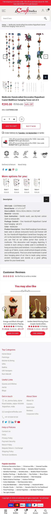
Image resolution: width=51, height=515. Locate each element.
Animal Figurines (22, 490)
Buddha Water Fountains (39, 471)
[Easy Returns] (34, 154)
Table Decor (7, 477)
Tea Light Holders (9, 492)
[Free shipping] (16, 154)
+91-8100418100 (11, 417)
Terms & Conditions (9, 455)
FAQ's (4, 435)
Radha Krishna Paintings (11, 479)
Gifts (4, 364)
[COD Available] (25, 154)
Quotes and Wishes (9, 384)
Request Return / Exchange (12, 448)
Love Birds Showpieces (21, 477)
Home (4, 25)
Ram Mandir (6, 374)
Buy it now (31, 126)
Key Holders (33, 474)
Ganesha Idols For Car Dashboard (36, 487)
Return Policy (7, 445)
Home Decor (6, 354)
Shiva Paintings (24, 485)
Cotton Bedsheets (9, 482)
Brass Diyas (44, 474)
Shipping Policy (7, 451)
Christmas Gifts (28, 466)
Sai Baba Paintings (36, 490)
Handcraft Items (37, 485)
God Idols (19, 487)
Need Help (22, 165)
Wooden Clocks (8, 487)
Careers (29, 404)
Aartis (4, 387)
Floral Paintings (8, 490)
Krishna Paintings (29, 479)
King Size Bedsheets (10, 485)
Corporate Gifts (32, 414)
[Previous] (5, 57)
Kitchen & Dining (8, 361)
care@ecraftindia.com (13, 412)
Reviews (29, 411)
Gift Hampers (7, 371)
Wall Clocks (7, 469)
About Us (30, 400)
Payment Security (8, 441)
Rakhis (4, 367)
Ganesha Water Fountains (36, 469)
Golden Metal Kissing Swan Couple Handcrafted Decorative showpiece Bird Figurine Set (25, 323)
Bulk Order (30, 407)
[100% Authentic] (6, 154)
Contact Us (6, 431)
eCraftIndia (20, 208)
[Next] (46, 57)
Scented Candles (41, 466)
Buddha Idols (22, 474)
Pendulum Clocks (19, 469)
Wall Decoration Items (25, 482)
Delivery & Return (8, 165)
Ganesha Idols (23, 471)
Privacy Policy (7, 438)
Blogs (4, 391)
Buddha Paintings (9, 474)
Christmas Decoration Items (11, 466)
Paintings (5, 357)
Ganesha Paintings (9, 471)
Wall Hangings (36, 477)
